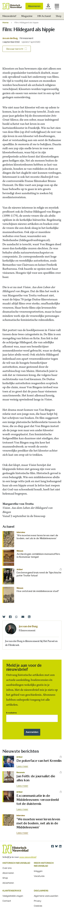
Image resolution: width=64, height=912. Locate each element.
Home (5, 22)
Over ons (6, 867)
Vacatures (39, 876)
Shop (59, 16)
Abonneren (34, 6)
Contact (6, 900)
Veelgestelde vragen (12, 895)
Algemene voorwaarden (46, 895)
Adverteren (8, 882)
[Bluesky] (3, 616)
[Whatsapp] (16, 616)
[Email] (22, 616)
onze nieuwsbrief (27, 857)
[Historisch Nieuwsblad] (12, 6)
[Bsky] (56, 846)
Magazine (26, 16)
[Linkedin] (29, 616)
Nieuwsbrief (9, 16)
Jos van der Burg (10, 38)
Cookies (38, 905)
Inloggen (38, 871)
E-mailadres (11, 712)
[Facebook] (10, 616)
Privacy (37, 900)
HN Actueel (44, 16)
